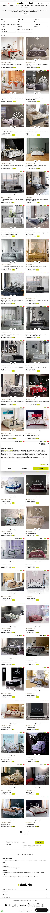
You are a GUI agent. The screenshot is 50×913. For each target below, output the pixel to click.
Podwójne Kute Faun (5, 565)
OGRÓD (5, 874)
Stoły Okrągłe (5, 864)
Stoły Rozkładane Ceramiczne (9, 860)
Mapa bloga (29, 900)
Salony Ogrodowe (14, 876)
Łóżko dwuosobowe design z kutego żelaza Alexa (11, 64)
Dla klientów (6, 894)
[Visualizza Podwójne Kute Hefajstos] (35, 690)
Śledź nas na (6, 897)
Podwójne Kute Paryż (6, 792)
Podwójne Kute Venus (30, 565)
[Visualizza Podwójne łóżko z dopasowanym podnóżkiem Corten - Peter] (10, 194)
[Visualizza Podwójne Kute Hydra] (35, 820)
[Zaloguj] (41, 3)
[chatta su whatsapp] (2, 911)
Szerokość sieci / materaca (8, 24)
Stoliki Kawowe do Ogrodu (32, 876)
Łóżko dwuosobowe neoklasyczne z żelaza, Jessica (12, 165)
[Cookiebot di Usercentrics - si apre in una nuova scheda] (40, 444)
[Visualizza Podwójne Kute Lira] (10, 820)
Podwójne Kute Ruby (30, 501)
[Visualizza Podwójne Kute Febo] (35, 593)
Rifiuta (9, 468)
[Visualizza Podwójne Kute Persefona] (35, 658)
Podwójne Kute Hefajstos (31, 695)
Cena (18, 24)
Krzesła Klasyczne (6, 872)
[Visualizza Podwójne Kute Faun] (10, 561)
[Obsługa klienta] (4, 3)
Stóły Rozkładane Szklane (33, 860)
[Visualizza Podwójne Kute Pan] (10, 626)
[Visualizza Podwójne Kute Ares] (10, 723)
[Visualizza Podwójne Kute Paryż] (10, 787)
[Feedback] (6, 3)
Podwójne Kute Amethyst (6, 501)
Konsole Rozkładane (43, 860)
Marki (2, 19)
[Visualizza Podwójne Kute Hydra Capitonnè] (35, 430)
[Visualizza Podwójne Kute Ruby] (35, 496)
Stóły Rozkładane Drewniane (21, 860)
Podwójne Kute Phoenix (6, 759)
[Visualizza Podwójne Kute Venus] (35, 561)
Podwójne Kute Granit (6, 662)
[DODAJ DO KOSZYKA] (10, 59)
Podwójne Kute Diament (6, 533)
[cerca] (39, 3)
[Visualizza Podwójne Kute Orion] (35, 787)
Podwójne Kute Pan (5, 630)
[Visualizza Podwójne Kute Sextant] (35, 723)
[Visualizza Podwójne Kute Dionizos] (10, 690)
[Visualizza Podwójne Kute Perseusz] (35, 755)
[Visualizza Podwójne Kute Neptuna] (10, 593)
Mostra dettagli (43, 464)
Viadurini (5, 892)
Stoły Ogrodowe (16, 868)
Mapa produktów (16, 900)
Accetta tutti (40, 468)
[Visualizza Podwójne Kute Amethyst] (10, 496)
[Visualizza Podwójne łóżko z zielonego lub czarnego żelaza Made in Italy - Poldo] (10, 329)
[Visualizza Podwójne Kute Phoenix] (10, 755)
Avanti (27, 831)
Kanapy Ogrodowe (22, 876)
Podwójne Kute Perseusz (31, 759)
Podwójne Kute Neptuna (6, 598)
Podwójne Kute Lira (5, 824)
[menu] (47, 3)
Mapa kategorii (22, 900)
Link (32, 847)
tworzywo (20, 19)
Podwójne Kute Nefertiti (31, 533)
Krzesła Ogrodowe (40, 872)
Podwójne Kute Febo (30, 598)
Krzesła (5, 870)
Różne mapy (34, 900)
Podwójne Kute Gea (30, 630)
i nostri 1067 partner (8, 450)
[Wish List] (14, 59)
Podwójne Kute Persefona (31, 662)
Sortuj (3, 29)
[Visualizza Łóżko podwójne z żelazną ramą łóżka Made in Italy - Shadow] (10, 363)
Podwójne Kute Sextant (31, 727)
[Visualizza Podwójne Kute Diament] (10, 529)
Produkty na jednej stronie (24, 29)
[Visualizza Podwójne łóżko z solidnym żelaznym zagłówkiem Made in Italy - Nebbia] (35, 363)
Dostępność (37, 24)
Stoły (4, 862)
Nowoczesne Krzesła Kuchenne (17, 872)
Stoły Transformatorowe (7, 868)
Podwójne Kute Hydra (30, 824)
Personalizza (24, 468)
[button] (8, 22)
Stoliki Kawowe (6, 866)
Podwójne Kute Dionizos (6, 695)
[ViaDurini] (25, 3)
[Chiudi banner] (48, 443)
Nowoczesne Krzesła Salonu (29, 872)
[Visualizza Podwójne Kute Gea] (35, 626)
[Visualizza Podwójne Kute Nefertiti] (35, 529)
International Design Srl (10, 889)
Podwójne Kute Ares (5, 727)
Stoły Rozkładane (7, 858)
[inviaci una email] (1, 3)
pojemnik (36, 19)
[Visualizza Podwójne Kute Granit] (10, 658)
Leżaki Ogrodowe (6, 876)
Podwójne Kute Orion (30, 792)
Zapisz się (40, 842)
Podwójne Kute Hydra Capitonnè (33, 435)
